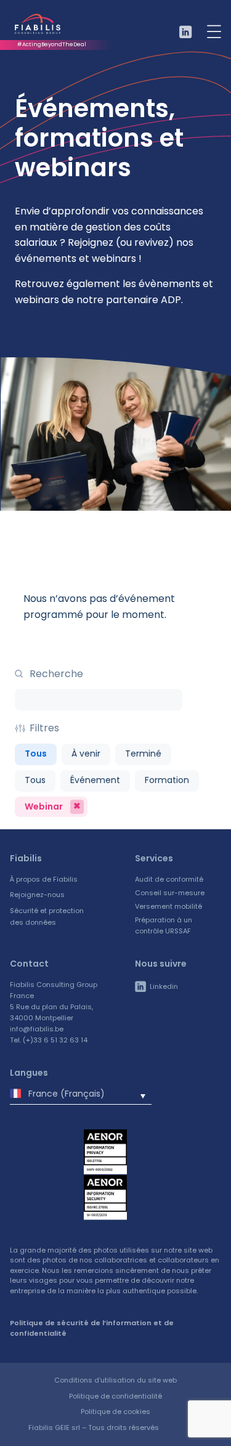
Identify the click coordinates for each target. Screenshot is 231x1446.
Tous (36, 753)
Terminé (143, 753)
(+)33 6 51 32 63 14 (55, 1040)
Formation (167, 780)
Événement (95, 780)
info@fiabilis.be (36, 1029)
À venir (85, 753)
